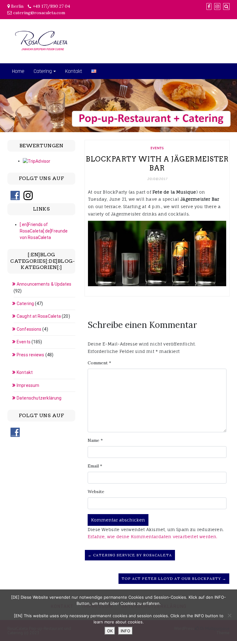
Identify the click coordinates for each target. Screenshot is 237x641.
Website (96, 491)
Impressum (28, 385)
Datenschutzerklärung (39, 398)
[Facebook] (208, 6)
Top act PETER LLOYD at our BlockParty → (174, 578)
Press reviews (30, 354)
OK (110, 630)
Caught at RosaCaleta (39, 316)
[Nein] (229, 615)
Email (95, 466)
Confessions (29, 329)
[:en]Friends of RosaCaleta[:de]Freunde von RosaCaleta (44, 231)
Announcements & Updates (44, 284)
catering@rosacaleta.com (39, 12)
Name (95, 440)
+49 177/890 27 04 (51, 6)
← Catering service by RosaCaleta (130, 555)
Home (18, 71)
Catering (43, 71)
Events (157, 148)
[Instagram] (217, 6)
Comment (99, 363)
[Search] (226, 6)
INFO (125, 630)
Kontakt (73, 71)
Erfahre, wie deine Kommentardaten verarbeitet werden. (153, 536)
